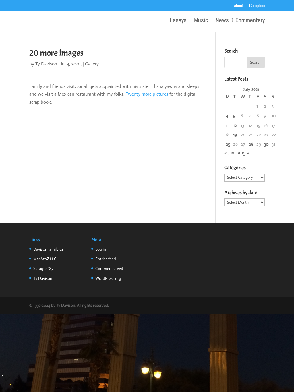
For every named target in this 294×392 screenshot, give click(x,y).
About (239, 6)
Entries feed (105, 258)
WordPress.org (108, 278)
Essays (178, 21)
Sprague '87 (43, 268)
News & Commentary (240, 21)
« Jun (229, 153)
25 (228, 144)
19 (235, 135)
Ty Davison (46, 64)
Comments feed (109, 268)
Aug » (243, 153)
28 (251, 144)
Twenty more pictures (147, 94)
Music (201, 21)
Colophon (257, 6)
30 (266, 144)
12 (235, 125)
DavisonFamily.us (48, 249)
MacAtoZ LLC (45, 258)
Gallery (92, 64)
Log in (100, 249)
